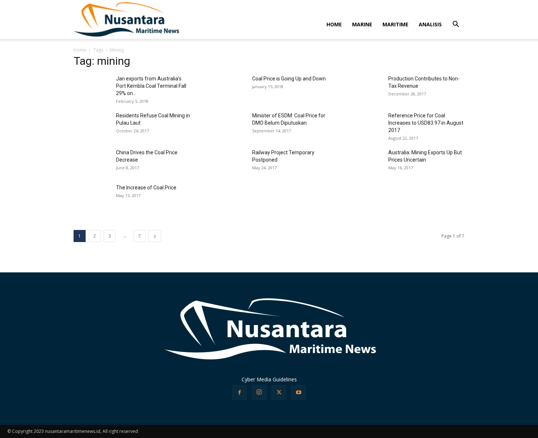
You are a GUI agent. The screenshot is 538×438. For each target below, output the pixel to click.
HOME (334, 24)
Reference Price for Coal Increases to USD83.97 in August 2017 (425, 123)
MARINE (362, 24)
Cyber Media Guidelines (269, 379)
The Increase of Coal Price (146, 187)
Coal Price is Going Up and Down (289, 79)
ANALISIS (430, 24)
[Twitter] (279, 392)
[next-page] (155, 236)
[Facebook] (239, 392)
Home (80, 50)
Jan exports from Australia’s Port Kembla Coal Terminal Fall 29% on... (151, 86)
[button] (455, 25)
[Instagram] (259, 392)
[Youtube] (298, 392)
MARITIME (395, 24)
